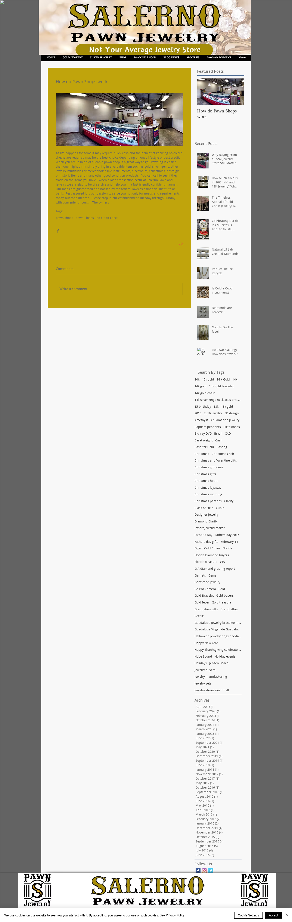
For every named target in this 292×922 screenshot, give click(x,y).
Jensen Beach (219, 663)
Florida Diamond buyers (212, 555)
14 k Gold (223, 379)
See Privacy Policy (172, 915)
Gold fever (202, 602)
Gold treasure (222, 602)
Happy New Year (206, 643)
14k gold (200, 386)
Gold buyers (225, 595)
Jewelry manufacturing (211, 676)
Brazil (218, 433)
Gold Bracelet (204, 595)
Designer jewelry (206, 514)
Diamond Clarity (206, 521)
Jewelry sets (203, 683)
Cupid (220, 508)
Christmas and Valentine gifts (216, 460)
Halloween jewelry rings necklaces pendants (218, 636)
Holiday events (225, 656)
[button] (122, 57)
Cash (218, 440)
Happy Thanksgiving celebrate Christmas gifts (218, 650)
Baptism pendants (208, 427)
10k (197, 379)
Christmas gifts (205, 474)
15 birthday (203, 406)
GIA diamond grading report (215, 568)
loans (90, 218)
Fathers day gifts (206, 542)
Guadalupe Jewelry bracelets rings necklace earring (218, 623)
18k (216, 406)
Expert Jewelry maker (210, 528)
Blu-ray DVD (203, 433)
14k (234, 379)
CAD (228, 433)
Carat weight (204, 440)
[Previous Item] (204, 91)
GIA (222, 562)
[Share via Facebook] (58, 231)
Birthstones (231, 427)
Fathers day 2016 (227, 535)
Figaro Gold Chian (207, 548)
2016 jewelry (213, 413)
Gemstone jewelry (207, 582)
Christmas (202, 454)
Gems (212, 575)
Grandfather (229, 609)
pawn (80, 218)
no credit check (107, 218)
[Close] (286, 915)
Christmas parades (208, 501)
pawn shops (64, 218)
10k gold (208, 379)
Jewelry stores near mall (212, 690)
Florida (227, 548)
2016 (198, 413)
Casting (222, 447)
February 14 (229, 542)
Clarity (228, 501)
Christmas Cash (223, 454)
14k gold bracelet (221, 386)
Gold (221, 589)
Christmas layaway (208, 487)
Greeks (199, 616)
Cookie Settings (248, 915)
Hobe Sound (203, 656)
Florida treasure (206, 562)
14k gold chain (205, 393)
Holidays (201, 663)
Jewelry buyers (205, 670)
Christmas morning (208, 494)
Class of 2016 (204, 508)
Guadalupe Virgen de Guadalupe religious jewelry (218, 629)
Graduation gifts (206, 609)
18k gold (227, 406)
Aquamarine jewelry (225, 420)
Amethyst (201, 420)
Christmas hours (206, 481)
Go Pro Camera (205, 589)
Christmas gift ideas (209, 467)
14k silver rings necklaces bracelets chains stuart (218, 400)
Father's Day (203, 535)
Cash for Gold (204, 447)
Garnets (200, 575)
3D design (231, 413)
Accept (273, 915)
